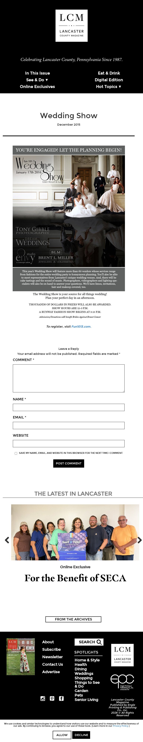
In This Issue (37, 73)
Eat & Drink (109, 73)
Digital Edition (109, 79)
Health (81, 664)
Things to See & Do (87, 684)
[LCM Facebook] (61, 700)
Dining (81, 669)
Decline (81, 735)
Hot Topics (106, 86)
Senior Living (86, 699)
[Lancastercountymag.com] (122, 665)
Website (20, 435)
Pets (79, 695)
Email (19, 417)
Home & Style (87, 660)
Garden (81, 690)
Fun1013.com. (81, 326)
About (48, 642)
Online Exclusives (37, 86)
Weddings (84, 673)
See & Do (35, 79)
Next (138, 540)
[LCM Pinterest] (52, 700)
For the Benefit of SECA (75, 578)
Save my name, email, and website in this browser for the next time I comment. (71, 453)
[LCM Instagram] (42, 700)
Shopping (84, 678)
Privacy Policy (120, 726)
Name (19, 399)
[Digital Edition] (21, 674)
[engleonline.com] (122, 690)
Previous (8, 540)
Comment (23, 360)
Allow (62, 735)
